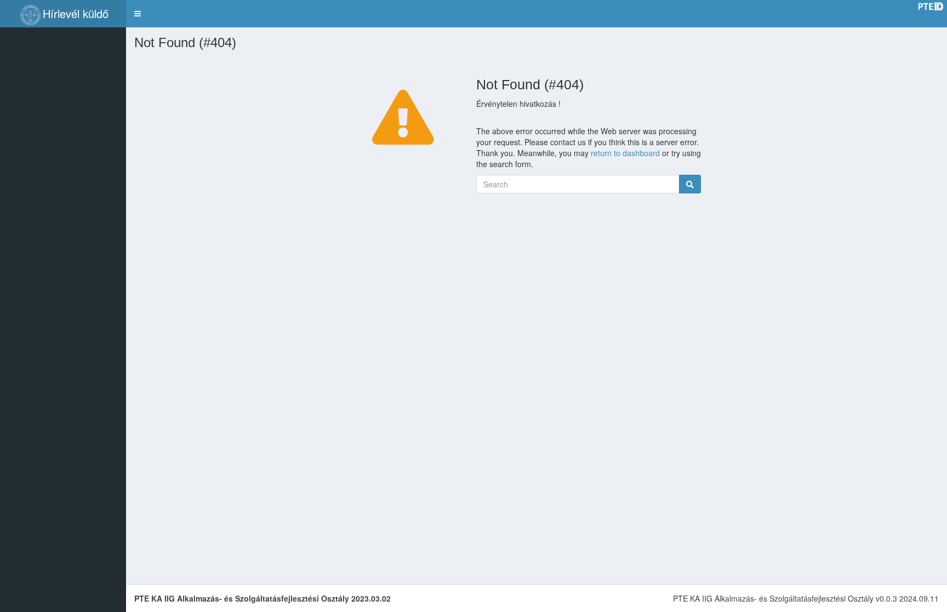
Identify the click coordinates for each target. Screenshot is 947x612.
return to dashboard (625, 152)
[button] (137, 13)
